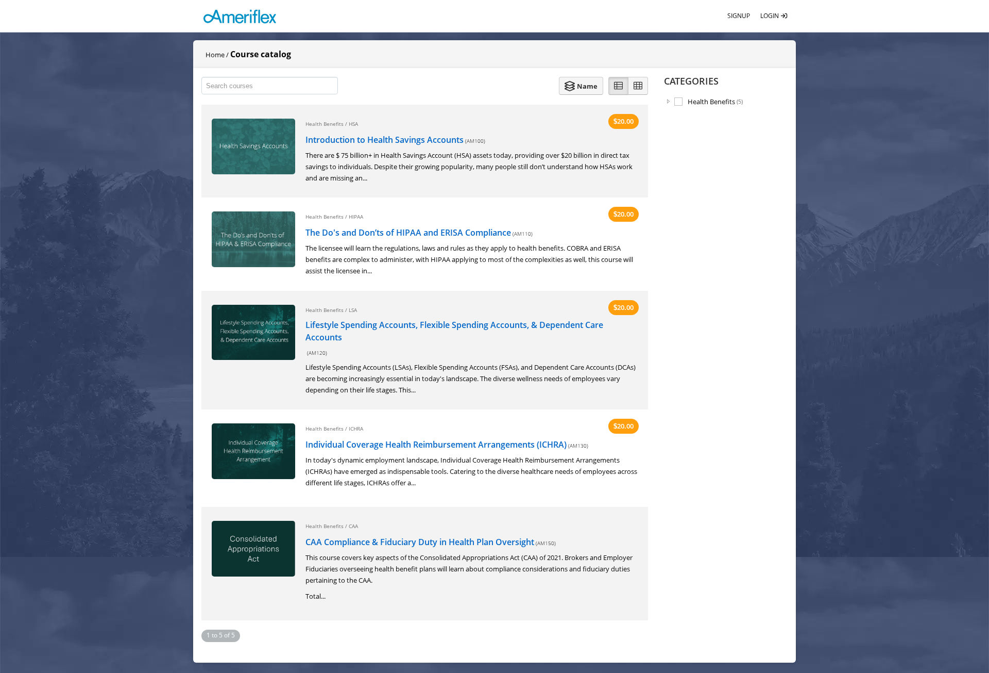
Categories (691, 81)
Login (770, 15)
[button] (581, 86)
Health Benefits (715, 101)
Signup (738, 15)
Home (215, 54)
